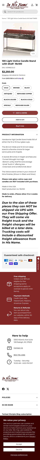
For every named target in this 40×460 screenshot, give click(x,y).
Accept (19, 444)
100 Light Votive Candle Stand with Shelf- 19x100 (22, 18)
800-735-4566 (19, 355)
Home (4, 18)
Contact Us (18, 348)
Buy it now (20, 126)
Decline (19, 450)
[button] (36, 5)
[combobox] (20, 12)
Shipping (5, 75)
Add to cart (20, 120)
